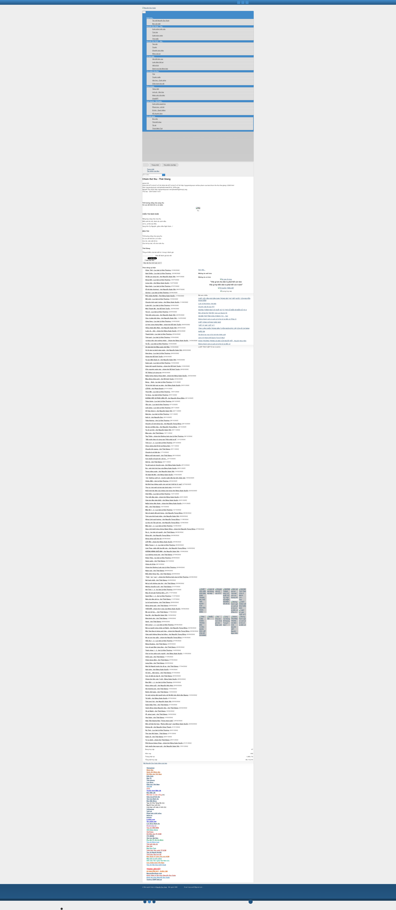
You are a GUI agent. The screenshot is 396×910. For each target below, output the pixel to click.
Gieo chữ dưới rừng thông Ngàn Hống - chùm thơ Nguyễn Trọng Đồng (170, 529)
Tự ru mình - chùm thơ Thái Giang (157, 740)
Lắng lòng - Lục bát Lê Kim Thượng (158, 321)
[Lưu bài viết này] (148, 199)
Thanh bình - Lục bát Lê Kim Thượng (158, 334)
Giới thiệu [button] (150, 18)
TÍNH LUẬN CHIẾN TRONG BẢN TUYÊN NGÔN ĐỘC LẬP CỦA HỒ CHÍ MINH (223, 328)
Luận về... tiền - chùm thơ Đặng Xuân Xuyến (161, 331)
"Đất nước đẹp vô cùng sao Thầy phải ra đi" (161, 439)
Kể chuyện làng (157, 113)
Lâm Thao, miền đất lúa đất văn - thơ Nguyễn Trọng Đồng (165, 548)
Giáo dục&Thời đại (153, 797)
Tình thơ (155, 32)
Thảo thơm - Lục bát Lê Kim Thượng (158, 401)
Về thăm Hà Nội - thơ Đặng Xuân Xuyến (159, 475)
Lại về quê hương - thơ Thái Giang (157, 602)
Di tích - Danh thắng (158, 110)
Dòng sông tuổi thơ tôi (153, 539)
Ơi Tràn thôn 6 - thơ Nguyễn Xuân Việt (158, 411)
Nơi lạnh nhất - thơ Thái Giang (156, 580)
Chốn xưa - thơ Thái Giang (154, 657)
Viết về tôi (155, 65)
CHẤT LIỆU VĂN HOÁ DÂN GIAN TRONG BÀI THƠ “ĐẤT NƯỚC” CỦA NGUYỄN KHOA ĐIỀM (224, 299)
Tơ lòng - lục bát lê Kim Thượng (156, 395)
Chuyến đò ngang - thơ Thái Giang (157, 449)
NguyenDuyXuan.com (154, 873)
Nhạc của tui (156, 54)
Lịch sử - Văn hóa (158, 92)
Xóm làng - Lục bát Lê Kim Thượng (157, 353)
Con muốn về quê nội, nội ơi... (156, 459)
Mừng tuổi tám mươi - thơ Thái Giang (158, 455)
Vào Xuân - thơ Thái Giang (154, 717)
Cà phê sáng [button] (151, 116)
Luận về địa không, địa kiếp (207, 304)
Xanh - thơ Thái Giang (153, 621)
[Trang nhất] (148, 16)
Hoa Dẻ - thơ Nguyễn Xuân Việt (156, 615)
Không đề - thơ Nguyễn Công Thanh (158, 727)
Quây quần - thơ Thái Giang (155, 561)
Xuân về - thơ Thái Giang (154, 737)
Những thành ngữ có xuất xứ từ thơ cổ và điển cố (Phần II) (217, 319)
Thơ (153, 74)
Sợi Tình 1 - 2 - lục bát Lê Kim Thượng (158, 589)
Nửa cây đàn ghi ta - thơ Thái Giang (158, 599)
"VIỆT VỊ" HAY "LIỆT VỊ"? (206, 325)
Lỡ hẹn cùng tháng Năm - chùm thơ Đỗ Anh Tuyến (163, 324)
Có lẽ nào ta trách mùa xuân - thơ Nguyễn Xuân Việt (163, 350)
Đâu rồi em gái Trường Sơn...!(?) (156, 593)
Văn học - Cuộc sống (159, 80)
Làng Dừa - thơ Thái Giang (154, 663)
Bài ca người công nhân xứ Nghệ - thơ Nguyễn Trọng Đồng (166, 628)
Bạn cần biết (156, 24)
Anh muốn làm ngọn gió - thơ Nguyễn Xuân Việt (162, 746)
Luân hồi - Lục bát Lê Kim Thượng (157, 305)
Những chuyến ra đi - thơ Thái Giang (158, 586)
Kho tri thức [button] (150, 86)
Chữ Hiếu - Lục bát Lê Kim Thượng (157, 494)
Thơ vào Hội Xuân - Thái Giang (156, 733)
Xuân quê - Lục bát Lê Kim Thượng (157, 363)
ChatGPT (155, 98)
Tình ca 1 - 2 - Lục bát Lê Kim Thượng (158, 443)
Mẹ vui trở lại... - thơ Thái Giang (156, 612)
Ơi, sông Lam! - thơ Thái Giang (156, 714)
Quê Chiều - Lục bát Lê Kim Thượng (158, 273)
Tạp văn (155, 44)
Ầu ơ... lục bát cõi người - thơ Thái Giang (160, 532)
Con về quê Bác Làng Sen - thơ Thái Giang (160, 647)
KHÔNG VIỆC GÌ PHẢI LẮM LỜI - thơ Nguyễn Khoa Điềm (164, 398)
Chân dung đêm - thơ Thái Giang (157, 660)
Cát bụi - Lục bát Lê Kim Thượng (157, 293)
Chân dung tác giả (158, 84)
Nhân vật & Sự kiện (158, 95)
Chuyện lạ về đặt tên (152, 452)
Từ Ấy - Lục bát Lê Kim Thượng (156, 344)
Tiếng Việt (155, 89)
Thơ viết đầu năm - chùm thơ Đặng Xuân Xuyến (162, 497)
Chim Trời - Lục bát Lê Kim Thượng (158, 270)
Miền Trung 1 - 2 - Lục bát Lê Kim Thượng (160, 545)
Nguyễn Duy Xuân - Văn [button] (155, 41)
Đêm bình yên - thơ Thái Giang (156, 618)
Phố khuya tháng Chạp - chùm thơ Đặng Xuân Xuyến (164, 743)
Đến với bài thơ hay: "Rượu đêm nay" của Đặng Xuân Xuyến (166, 724)
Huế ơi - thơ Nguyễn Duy (154, 417)
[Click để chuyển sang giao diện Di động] (154, 901)
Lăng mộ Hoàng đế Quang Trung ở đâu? (211, 338)
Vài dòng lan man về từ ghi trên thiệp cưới (212, 334)
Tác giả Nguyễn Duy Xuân (160, 20)
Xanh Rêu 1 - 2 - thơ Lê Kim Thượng (158, 596)
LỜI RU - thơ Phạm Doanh (154, 388)
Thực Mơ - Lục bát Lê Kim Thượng (157, 392)
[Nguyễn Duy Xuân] (149, 8)
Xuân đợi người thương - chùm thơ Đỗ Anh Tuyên (163, 366)
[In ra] (148, 197)
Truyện (154, 47)
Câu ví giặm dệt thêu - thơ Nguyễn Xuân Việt (161, 318)
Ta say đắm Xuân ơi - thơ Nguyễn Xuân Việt (160, 360)
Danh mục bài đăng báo (160, 69)
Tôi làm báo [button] (151, 56)
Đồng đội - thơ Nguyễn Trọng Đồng (157, 535)
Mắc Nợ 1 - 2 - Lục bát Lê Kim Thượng (158, 510)
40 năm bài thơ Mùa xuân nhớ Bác (157, 347)
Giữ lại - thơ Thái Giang (153, 462)
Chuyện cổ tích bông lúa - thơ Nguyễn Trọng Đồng (163, 424)
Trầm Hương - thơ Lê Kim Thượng (157, 420)
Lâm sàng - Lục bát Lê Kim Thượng (157, 408)
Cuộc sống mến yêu (158, 29)
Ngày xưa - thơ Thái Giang (154, 570)
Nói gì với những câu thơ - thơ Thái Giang (160, 583)
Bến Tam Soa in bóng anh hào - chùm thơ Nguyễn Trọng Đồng (167, 631)
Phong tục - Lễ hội (158, 107)
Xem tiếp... (201, 270)
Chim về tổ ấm (150, 564)
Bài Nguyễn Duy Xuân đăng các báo (155, 763)
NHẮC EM (201, 331)
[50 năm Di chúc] (226, 279)
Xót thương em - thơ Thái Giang (156, 689)
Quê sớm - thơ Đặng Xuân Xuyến (157, 669)
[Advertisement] (198, 147)
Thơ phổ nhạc (156, 122)
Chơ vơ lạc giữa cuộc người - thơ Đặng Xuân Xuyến (163, 653)
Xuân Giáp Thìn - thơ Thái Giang (156, 705)
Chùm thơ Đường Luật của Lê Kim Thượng (160, 567)
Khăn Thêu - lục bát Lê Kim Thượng (158, 558)
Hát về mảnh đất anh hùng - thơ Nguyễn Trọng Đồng (164, 513)
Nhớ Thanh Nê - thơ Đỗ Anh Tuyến (157, 308)
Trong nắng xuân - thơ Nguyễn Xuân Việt (159, 471)
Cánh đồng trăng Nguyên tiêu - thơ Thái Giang (161, 708)
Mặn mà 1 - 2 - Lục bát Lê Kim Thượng (158, 526)
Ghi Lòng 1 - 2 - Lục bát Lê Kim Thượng (159, 625)
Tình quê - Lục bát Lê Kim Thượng (157, 337)
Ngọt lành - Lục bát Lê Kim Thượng (157, 286)
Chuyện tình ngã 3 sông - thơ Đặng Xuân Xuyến (162, 302)
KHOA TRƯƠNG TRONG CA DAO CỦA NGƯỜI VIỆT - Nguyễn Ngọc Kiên (222, 341)
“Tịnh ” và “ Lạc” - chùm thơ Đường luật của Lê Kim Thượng (166, 577)
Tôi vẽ (154, 125)
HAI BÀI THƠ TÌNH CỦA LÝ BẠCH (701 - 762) (213, 316)
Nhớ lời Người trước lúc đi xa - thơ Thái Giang (161, 666)
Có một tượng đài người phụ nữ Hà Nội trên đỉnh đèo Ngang (166, 695)
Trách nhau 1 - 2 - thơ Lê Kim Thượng (158, 650)
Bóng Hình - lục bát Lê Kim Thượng (158, 382)
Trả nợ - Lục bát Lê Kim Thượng (156, 312)
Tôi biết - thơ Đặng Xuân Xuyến (156, 698)
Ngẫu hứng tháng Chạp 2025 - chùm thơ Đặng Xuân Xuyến (166, 376)
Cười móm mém (157, 35)
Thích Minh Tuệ (157, 128)
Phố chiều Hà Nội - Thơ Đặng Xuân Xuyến (160, 296)
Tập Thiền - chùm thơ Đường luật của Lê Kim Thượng (164, 436)
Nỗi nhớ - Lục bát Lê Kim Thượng (157, 299)
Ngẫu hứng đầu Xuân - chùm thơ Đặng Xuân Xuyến (163, 503)
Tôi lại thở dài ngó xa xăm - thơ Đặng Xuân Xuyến (162, 385)
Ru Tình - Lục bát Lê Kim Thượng (157, 730)
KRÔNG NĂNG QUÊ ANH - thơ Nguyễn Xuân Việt (162, 551)
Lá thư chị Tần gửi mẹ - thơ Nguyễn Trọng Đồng (162, 523)
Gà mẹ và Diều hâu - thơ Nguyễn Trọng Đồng (161, 427)
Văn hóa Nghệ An (153, 799)
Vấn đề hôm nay (157, 59)
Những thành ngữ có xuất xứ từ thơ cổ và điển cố (214, 344)
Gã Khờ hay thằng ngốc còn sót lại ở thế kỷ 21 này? (163, 484)
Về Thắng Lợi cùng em (153, 372)
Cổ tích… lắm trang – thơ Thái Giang (158, 673)
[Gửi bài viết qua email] (148, 195)
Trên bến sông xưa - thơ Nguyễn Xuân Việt (160, 315)
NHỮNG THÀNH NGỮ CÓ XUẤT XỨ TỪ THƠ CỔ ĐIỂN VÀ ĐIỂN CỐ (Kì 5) (222, 310)
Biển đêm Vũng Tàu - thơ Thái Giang (158, 574)
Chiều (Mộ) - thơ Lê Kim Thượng (156, 481)
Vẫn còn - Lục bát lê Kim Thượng (157, 404)
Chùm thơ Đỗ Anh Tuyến (154, 356)
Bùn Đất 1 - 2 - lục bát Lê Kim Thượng (158, 682)
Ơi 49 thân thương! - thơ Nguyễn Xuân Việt (160, 289)
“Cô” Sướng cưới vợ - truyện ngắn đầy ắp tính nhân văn (165, 478)
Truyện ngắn (156, 77)
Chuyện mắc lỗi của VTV (206, 307)
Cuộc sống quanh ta (159, 104)
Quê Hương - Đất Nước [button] (154, 101)
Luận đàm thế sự (157, 62)
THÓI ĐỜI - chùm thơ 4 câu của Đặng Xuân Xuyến (162, 609)
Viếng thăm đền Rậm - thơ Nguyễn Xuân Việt (161, 328)
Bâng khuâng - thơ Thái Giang (156, 644)
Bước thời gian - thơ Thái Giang (156, 692)
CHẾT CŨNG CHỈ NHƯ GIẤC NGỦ (209, 322)
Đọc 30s (155, 119)
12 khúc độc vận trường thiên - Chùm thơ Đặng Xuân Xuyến (167, 340)
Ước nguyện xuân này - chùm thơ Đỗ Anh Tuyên (162, 369)
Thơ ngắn (155, 39)
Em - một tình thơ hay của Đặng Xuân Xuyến (161, 468)
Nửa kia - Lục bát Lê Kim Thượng (157, 414)
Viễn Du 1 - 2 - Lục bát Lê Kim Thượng (158, 641)
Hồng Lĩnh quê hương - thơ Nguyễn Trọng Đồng (162, 519)
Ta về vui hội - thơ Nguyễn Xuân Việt (158, 430)
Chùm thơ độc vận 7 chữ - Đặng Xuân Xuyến (161, 679)
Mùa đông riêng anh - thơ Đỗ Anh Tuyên (159, 379)
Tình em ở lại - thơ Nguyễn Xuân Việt (158, 701)
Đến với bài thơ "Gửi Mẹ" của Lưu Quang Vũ (212, 313)
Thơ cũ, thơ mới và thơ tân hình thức (158, 487)
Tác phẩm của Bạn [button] (153, 71)
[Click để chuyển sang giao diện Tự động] (144, 901)
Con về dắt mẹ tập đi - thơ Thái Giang (158, 676)
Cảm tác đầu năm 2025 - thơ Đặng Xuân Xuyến (161, 500)
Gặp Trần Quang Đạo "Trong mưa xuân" (159, 721)
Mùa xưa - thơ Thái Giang (154, 433)
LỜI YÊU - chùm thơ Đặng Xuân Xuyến (158, 542)
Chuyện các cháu (158, 50)
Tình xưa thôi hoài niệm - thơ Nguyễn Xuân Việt (162, 516)
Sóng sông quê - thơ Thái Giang (156, 605)
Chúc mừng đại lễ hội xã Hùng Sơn (157, 446)
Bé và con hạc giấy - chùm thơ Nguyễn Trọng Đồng (163, 637)
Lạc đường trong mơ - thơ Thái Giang (158, 555)
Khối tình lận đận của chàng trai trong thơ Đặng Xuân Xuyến (166, 491)
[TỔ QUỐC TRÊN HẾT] (226, 288)
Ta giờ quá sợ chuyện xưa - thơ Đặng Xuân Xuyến (163, 465)
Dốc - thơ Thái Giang (152, 507)
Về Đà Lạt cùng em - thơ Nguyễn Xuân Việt (160, 277)
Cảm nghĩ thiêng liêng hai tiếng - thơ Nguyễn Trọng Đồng (165, 634)
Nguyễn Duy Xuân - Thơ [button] (155, 26)
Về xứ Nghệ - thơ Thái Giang (155, 711)
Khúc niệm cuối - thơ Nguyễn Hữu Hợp (159, 685)
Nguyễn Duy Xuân (161, 887)
